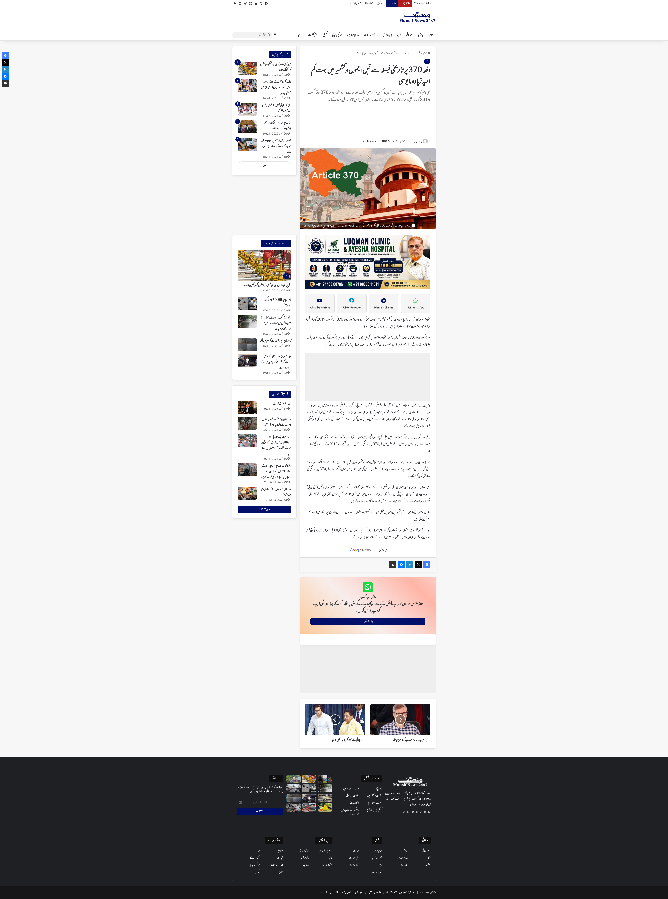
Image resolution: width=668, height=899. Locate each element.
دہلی (412, 53)
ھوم (431, 35)
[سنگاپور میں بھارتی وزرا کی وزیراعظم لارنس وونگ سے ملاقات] (247, 126)
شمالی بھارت (377, 872)
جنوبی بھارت (354, 858)
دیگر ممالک (304, 858)
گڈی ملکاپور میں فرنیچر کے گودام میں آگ (275, 341)
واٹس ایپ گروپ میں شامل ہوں (350, 812)
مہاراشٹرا (404, 865)
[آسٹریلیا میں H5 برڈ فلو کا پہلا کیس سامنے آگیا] (247, 303)
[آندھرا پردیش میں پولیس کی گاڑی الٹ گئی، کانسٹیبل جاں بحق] (293, 779)
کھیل (325, 35)
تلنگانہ (428, 858)
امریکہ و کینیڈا (304, 850)
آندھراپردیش (402, 858)
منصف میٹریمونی (352, 796)
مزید (299, 35)
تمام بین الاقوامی (325, 850)
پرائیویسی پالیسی (360, 892)
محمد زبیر (415, 142)
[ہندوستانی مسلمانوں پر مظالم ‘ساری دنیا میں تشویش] (247, 493)
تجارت (280, 858)
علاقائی (409, 35)
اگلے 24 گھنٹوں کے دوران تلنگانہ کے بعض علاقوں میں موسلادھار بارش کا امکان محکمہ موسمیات (275, 323)
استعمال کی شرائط (356, 3)
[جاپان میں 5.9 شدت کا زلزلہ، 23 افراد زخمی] (293, 788)
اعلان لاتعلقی (373, 892)
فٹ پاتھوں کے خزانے (282, 404)
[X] (425, 812)
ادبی (258, 850)
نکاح (281, 872)
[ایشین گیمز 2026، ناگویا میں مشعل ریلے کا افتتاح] (309, 807)
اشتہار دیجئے (369, 3)
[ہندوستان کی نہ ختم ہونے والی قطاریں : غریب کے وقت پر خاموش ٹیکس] (247, 423)
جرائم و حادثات (371, 35)
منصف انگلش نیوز (374, 796)
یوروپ (306, 865)
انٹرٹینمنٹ (313, 35)
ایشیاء (330, 858)
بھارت (356, 850)
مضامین (280, 850)
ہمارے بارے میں (351, 788)
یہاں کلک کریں (368, 621)
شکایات (324, 892)
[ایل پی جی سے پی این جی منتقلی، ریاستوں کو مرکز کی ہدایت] (247, 68)
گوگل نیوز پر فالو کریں (373, 810)
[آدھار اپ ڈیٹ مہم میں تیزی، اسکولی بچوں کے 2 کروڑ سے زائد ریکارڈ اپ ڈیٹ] (247, 144)
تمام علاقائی (426, 850)
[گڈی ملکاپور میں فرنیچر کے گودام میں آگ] (247, 344)
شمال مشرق (354, 865)
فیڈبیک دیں (333, 892)
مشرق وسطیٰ (327, 865)
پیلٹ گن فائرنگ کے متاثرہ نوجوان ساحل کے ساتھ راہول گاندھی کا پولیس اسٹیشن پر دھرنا (276, 87)
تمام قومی (378, 850)
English (405, 3)
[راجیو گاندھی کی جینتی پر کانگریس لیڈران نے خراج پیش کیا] (247, 109)
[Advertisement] (367, 122)
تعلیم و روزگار (254, 858)
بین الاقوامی (387, 35)
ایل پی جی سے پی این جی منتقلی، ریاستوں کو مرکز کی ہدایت (267, 285)
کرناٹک (428, 865)
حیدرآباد (420, 35)
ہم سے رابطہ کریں (374, 803)
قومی (399, 35)
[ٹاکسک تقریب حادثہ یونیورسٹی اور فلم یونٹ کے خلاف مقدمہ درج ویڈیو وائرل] (325, 779)
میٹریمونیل (392, 3)
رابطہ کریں (380, 3)
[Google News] (360, 550)
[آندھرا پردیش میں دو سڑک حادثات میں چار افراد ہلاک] (325, 807)
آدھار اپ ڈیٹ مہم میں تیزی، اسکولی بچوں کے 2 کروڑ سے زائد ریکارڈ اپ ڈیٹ (276, 146)
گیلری (257, 872)
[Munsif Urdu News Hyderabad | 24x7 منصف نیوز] (417, 17)
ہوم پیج (379, 788)
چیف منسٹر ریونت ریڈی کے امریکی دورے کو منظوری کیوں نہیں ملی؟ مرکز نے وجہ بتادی (276, 362)
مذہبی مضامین (353, 35)
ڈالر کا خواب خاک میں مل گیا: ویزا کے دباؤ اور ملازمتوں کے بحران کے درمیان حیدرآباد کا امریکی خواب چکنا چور (276, 471)
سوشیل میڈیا (337, 35)
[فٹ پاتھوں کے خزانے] (247, 407)
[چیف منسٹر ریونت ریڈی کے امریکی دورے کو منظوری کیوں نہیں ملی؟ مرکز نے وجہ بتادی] (247, 360)
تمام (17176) (264, 509)
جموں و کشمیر (377, 858)
